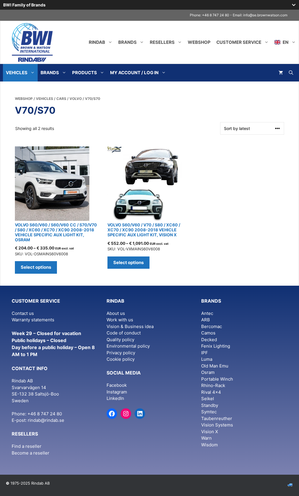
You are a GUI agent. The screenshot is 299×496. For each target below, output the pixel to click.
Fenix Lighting (215, 346)
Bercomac (211, 326)
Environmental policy (128, 346)
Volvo (75, 98)
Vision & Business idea (130, 326)
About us (116, 313)
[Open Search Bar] (291, 72)
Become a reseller (30, 453)
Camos (208, 333)
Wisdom (209, 445)
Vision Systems (217, 425)
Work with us (120, 319)
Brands (127, 42)
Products (84, 72)
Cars (61, 98)
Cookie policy (121, 359)
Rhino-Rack (213, 385)
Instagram (117, 392)
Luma (206, 359)
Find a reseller (26, 446)
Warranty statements (33, 319)
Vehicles (16, 72)
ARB (205, 319)
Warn (206, 438)
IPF (204, 352)
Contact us (23, 313)
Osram (208, 372)
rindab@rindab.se (46, 420)
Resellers (162, 42)
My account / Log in (134, 72)
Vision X (209, 431)
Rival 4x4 (211, 392)
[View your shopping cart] (281, 72)
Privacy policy (121, 352)
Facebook (117, 385)
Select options (36, 267)
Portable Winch (217, 379)
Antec (207, 313)
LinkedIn (115, 398)
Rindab (97, 42)
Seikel (207, 398)
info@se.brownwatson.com (265, 15)
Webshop (199, 42)
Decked (209, 339)
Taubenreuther (216, 418)
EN (285, 42)
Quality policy (120, 339)
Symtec (209, 412)
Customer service (238, 42)
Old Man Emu (214, 366)
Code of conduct (124, 333)
